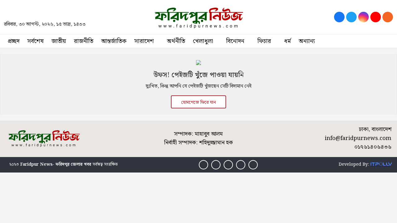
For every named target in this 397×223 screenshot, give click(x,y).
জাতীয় (58, 41)
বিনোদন (235, 41)
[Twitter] (351, 17)
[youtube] (375, 17)
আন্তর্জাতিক (114, 41)
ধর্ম (287, 41)
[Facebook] (339, 17)
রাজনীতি (83, 41)
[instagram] (363, 17)
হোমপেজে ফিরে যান (198, 102)
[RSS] (387, 17)
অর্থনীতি (176, 41)
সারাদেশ (144, 41)
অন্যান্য (307, 41)
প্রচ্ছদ (14, 41)
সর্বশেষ (35, 41)
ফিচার (264, 41)
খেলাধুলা (203, 41)
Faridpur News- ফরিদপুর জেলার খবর (55, 164)
